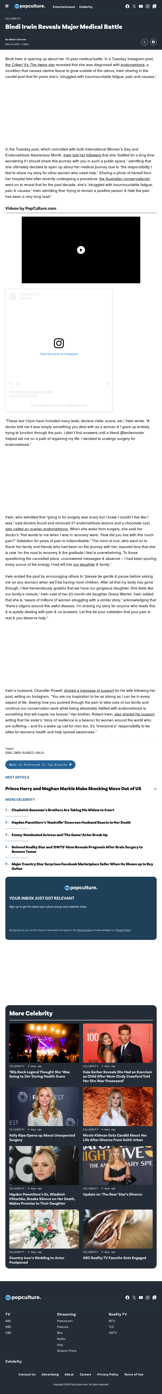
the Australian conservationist (124, 178)
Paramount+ (65, 1321)
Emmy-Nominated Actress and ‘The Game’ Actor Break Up (60, 835)
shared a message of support (89, 690)
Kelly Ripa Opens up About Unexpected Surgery (42, 1137)
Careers (85, 1374)
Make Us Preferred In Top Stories (39, 764)
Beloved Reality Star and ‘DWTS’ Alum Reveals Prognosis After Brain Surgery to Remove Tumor (77, 849)
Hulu (60, 1345)
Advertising (50, 1374)
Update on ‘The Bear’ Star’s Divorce (112, 1194)
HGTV (113, 1333)
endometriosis (133, 64)
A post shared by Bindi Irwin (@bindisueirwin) (59, 405)
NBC (8, 1327)
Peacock (62, 1327)
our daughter (84, 564)
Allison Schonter (17, 39)
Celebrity (86, 6)
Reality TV (118, 1314)
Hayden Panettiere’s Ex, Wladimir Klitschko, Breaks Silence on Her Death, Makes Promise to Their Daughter (42, 1198)
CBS (8, 1333)
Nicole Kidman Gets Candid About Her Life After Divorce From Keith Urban (115, 1137)
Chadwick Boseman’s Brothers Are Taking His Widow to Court (63, 810)
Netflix (61, 1339)
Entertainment (64, 6)
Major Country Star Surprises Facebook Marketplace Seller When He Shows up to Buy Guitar (82, 866)
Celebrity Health (33, 752)
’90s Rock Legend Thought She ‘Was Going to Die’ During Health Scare (39, 1074)
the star (30, 64)
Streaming (66, 1314)
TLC (111, 1327)
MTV (112, 1321)
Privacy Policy (122, 930)
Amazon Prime (66, 1351)
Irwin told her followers (82, 154)
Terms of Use (84, 930)
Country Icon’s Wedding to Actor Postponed (36, 1259)
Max (60, 1333)
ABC (8, 1321)
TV (7, 1314)
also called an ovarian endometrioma (36, 528)
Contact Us (27, 1374)
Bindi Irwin (13, 752)
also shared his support (134, 714)
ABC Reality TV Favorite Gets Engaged (114, 1257)
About (69, 1374)
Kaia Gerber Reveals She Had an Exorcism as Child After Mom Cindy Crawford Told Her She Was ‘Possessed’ (117, 1076)
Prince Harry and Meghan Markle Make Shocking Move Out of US (73, 788)
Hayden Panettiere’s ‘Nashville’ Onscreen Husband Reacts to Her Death (71, 822)
